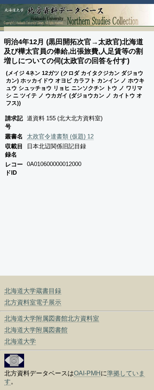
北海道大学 (20, 341)
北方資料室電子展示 (32, 302)
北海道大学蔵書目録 (32, 290)
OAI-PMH (87, 373)
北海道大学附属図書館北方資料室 (51, 318)
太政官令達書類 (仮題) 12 (60, 136)
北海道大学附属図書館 (36, 330)
